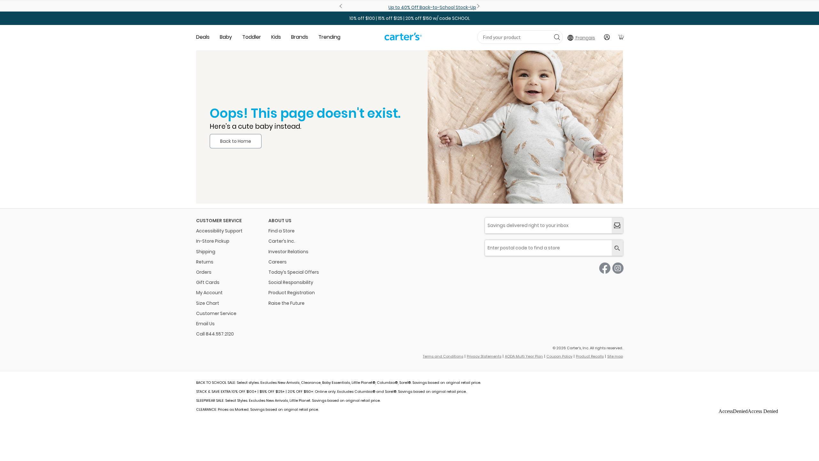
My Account (209, 292)
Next (477, 6)
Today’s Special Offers (293, 272)
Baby (226, 37)
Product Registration (291, 292)
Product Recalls (590, 356)
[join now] (617, 225)
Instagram (618, 268)
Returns (204, 262)
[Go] (556, 37)
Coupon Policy (559, 356)
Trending (329, 37)
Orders (203, 272)
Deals (203, 37)
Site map (615, 356)
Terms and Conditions (443, 356)
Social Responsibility (290, 282)
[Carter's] (403, 39)
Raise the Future (286, 303)
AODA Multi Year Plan (524, 356)
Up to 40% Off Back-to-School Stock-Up (409, 7)
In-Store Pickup (212, 241)
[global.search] (617, 248)
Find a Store (281, 231)
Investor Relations (288, 251)
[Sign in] (607, 37)
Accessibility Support (219, 231)
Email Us (205, 323)
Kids (276, 37)
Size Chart (207, 303)
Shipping (205, 251)
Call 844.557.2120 (215, 334)
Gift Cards (207, 282)
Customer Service (216, 313)
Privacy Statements (484, 356)
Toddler (251, 37)
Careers (277, 262)
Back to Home (235, 141)
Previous (342, 6)
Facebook (604, 268)
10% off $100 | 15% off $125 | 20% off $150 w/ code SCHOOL (409, 18)
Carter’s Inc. (281, 241)
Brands (299, 37)
